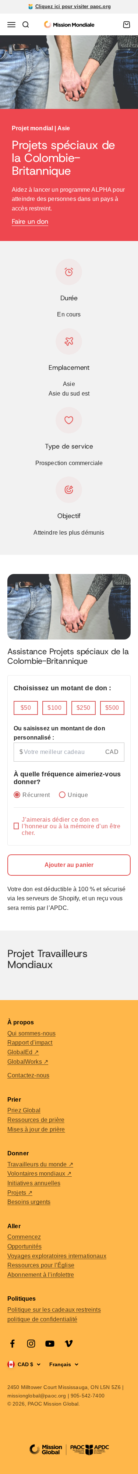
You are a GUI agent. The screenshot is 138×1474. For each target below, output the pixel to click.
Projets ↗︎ (19, 1193)
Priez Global (23, 1110)
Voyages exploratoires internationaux (56, 1256)
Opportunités (24, 1246)
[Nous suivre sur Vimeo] (69, 1344)
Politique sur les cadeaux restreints (54, 1310)
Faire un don (30, 221)
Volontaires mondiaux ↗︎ (39, 1173)
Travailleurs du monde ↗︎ (40, 1164)
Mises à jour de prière (36, 1129)
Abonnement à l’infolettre (40, 1275)
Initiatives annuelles (33, 1183)
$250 (84, 708)
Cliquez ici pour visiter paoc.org (73, 6)
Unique (78, 795)
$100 (54, 708)
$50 (26, 708)
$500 (112, 708)
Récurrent (36, 795)
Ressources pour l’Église (40, 1265)
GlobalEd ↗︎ (23, 1052)
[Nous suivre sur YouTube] (50, 1344)
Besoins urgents (28, 1202)
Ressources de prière (35, 1120)
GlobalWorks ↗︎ (27, 1062)
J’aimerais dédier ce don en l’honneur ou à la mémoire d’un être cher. (71, 826)
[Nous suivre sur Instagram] (31, 1344)
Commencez (24, 1237)
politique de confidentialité (42, 1319)
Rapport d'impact (30, 1042)
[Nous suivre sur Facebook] (12, 1344)
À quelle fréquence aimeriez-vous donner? (67, 778)
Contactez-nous (28, 1075)
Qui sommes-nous (31, 1033)
